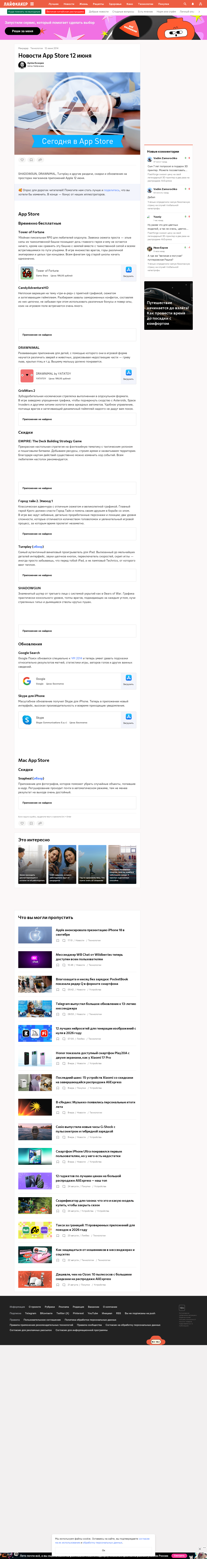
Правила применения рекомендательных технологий (41, 1324)
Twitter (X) (62, 1313)
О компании (110, 1306)
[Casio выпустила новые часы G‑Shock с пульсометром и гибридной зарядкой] (77, 1131)
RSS (118, 1313)
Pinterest (78, 1313)
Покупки (81, 1088)
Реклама (64, 1306)
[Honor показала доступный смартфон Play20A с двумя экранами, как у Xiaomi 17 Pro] (77, 1058)
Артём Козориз (35, 62)
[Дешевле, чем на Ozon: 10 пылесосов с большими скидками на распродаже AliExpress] (77, 1279)
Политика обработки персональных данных (90, 1319)
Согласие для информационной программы (82, 1330)
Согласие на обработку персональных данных (133, 1324)
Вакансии (93, 1306)
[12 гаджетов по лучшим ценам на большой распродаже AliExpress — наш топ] (77, 1181)
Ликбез (81, 1038)
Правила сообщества (89, 1324)
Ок (103, 1550)
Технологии (94, 940)
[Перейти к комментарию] (168, 169)
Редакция (78, 1306)
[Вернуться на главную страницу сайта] (16, 3)
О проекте (35, 1306)
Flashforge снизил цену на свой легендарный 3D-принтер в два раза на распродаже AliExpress (168, 177)
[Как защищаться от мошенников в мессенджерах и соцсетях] (77, 1254)
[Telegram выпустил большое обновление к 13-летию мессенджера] (77, 1009)
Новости (80, 940)
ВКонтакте (46, 1313)
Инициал (107, 1313)
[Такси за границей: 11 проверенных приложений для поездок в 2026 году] (77, 1230)
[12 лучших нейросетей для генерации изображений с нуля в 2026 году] (77, 1033)
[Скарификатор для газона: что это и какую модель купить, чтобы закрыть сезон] (77, 1205)
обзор (38, 546)
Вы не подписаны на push (140, 1313)
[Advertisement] (77, 317)
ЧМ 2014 (76, 658)
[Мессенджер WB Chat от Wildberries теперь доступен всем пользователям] (77, 959)
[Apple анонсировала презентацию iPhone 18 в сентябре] (77, 935)
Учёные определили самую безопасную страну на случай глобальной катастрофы (169, 205)
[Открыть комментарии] (64, 940)
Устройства (95, 989)
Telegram (30, 1313)
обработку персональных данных (102, 1542)
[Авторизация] (200, 4)
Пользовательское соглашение (42, 1319)
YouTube (93, 1313)
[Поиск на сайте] (185, 4)
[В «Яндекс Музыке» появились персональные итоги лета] (77, 1107)
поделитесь (112, 190)
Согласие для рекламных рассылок (31, 1330)
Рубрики (50, 1306)
